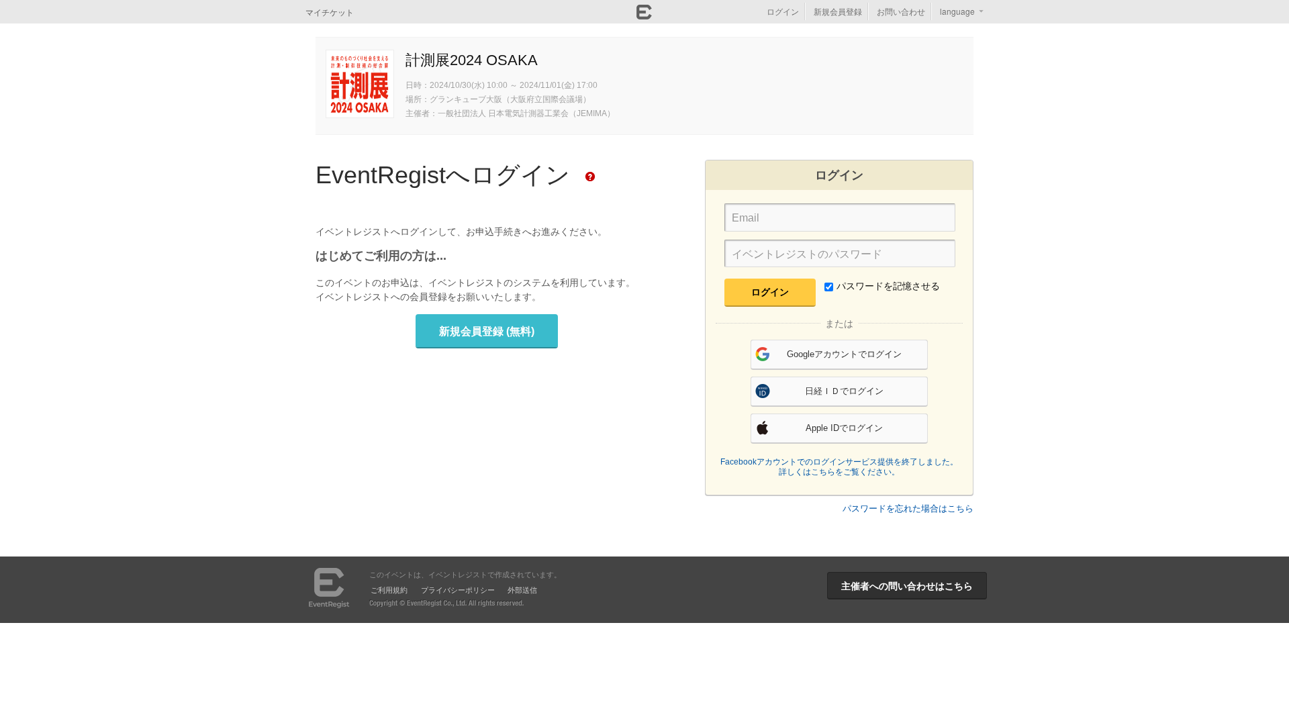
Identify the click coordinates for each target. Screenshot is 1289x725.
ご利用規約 (389, 589)
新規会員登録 (838, 11)
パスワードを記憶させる (888, 286)
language (957, 11)
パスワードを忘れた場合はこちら (908, 508)
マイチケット (329, 11)
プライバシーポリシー (458, 589)
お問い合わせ (901, 11)
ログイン (783, 11)
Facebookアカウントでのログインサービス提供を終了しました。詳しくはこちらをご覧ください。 (839, 467)
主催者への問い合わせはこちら (907, 585)
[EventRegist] (644, 15)
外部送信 (522, 589)
